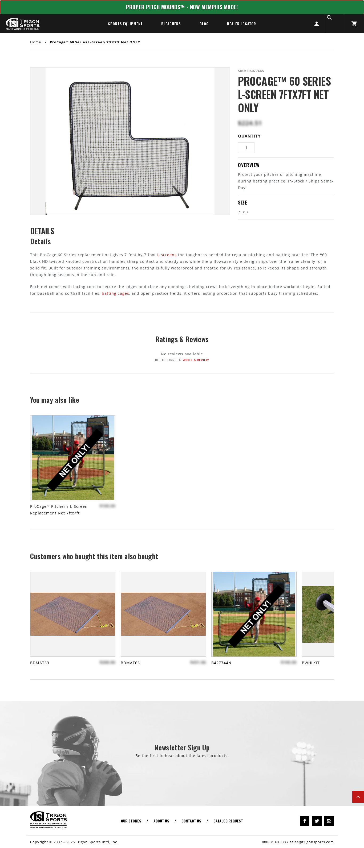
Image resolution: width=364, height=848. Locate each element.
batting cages (115, 293)
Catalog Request (228, 821)
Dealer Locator (241, 23)
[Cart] (354, 23)
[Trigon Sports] (22, 23)
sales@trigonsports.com (312, 841)
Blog (204, 23)
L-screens (167, 254)
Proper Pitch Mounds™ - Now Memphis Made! (182, 7)
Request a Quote (182, 44)
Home (36, 41)
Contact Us (191, 821)
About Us (161, 821)
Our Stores (131, 821)
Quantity (249, 136)
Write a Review (196, 360)
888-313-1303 (274, 841)
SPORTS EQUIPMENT (125, 23)
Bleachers (171, 23)
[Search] (335, 23)
